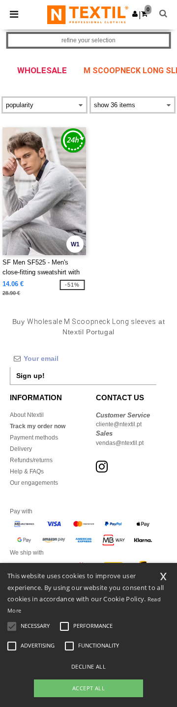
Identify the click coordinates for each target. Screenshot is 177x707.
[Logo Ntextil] (87, 14)
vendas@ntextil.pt (120, 443)
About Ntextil (27, 415)
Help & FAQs (27, 471)
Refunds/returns (31, 460)
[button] (135, 14)
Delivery (21, 448)
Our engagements (34, 482)
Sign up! (30, 376)
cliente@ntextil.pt (119, 424)
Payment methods (34, 437)
